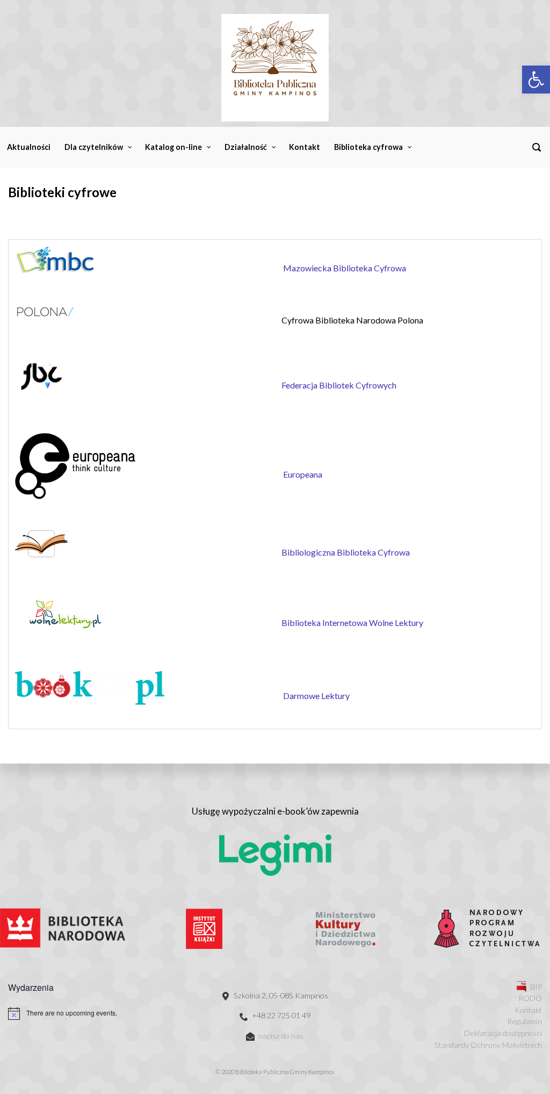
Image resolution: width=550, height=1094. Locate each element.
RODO (530, 998)
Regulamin (524, 1021)
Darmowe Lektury (316, 695)
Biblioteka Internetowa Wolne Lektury (352, 622)
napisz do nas (280, 1035)
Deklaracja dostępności (503, 1033)
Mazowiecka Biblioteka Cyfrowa (344, 268)
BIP (536, 986)
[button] (536, 79)
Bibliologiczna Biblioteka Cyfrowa (345, 552)
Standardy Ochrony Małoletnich (488, 1044)
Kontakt (528, 1009)
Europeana (302, 474)
